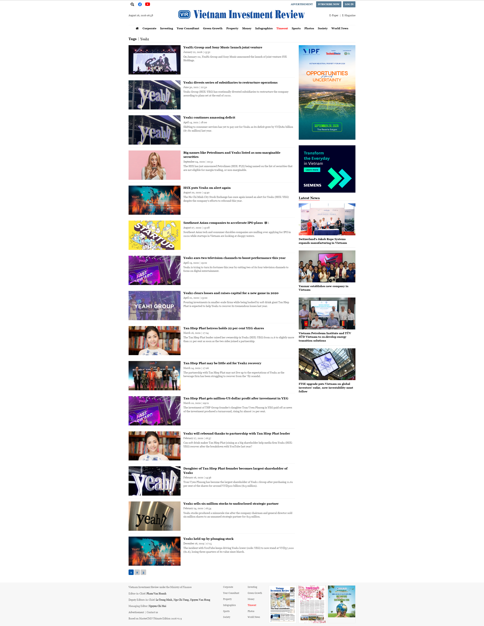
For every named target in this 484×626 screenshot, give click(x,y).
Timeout (282, 28)
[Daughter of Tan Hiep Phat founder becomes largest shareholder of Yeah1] (155, 481)
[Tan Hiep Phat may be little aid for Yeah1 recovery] (155, 375)
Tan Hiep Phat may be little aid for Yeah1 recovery (222, 363)
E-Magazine (348, 15)
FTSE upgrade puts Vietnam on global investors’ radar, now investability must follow (326, 387)
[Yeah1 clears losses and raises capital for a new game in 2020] (155, 305)
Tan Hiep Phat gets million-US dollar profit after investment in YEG (235, 398)
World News (339, 28)
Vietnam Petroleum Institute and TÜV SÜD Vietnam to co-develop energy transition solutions (325, 337)
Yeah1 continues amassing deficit (209, 117)
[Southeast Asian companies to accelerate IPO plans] (155, 235)
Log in (349, 4)
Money (246, 28)
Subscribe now (329, 4)
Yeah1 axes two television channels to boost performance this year (234, 258)
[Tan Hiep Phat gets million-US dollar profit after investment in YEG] (155, 410)
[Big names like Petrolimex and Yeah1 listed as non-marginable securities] (155, 165)
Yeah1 (144, 39)
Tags (133, 39)
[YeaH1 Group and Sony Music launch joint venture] (155, 59)
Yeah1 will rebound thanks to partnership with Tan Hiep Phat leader (236, 433)
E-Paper (333, 15)
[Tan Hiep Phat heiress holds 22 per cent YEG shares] (155, 340)
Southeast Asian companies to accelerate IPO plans (226, 222)
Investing (166, 28)
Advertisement (302, 4)
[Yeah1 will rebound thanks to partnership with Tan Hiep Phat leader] (155, 446)
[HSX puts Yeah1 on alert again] (155, 200)
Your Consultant (188, 28)
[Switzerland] (327, 219)
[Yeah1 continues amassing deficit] (155, 130)
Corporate (149, 28)
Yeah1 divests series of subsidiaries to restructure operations (230, 82)
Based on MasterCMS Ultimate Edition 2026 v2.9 (155, 618)
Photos (309, 28)
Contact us (152, 612)
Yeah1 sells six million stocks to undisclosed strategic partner (231, 503)
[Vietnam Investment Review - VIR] (242, 24)
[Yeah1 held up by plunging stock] (155, 551)
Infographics (264, 28)
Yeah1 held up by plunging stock (208, 538)
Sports (296, 28)
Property (232, 28)
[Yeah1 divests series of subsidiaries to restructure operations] (155, 95)
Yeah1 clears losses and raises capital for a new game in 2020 (230, 293)
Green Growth (213, 28)
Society (323, 28)
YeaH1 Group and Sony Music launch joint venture (222, 47)
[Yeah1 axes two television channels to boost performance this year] (155, 270)
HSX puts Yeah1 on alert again (207, 187)
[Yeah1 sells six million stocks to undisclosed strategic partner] (155, 516)
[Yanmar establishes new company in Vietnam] (327, 266)
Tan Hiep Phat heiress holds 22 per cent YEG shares (223, 328)
